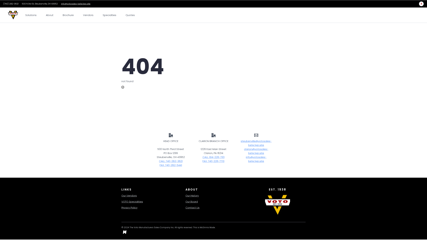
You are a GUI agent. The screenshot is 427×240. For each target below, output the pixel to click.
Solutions (31, 15)
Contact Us (192, 207)
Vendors (88, 15)
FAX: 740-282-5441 (171, 165)
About (49, 15)
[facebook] (421, 4)
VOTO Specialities (132, 201)
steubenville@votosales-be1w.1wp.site (256, 143)
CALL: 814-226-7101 (213, 157)
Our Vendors (129, 195)
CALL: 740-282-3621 (171, 161)
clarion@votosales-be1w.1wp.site (256, 151)
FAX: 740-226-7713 (213, 161)
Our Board (191, 201)
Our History (192, 195)
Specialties (109, 15)
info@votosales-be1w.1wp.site (75, 3)
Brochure (68, 15)
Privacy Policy (129, 207)
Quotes (130, 15)
